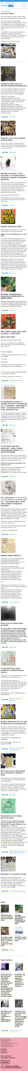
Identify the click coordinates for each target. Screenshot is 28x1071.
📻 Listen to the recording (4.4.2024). (11, 841)
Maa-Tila (12, 34)
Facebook (15, 738)
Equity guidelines (6, 1056)
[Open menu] (24, 5)
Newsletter (4, 1052)
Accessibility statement (8, 1058)
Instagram (4, 739)
